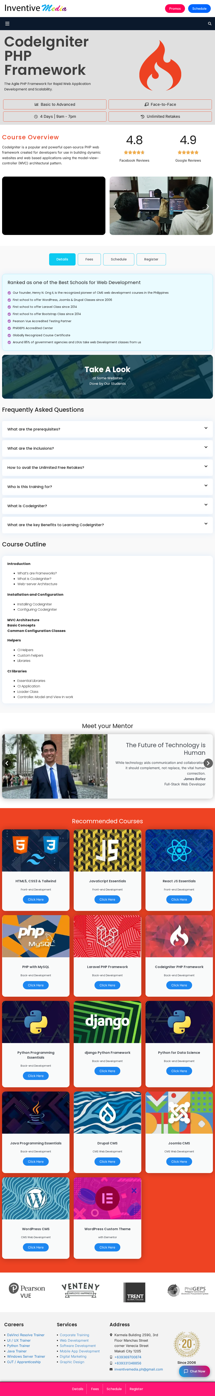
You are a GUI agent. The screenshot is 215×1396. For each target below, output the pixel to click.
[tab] (62, 259)
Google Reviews (188, 160)
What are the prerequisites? (33, 429)
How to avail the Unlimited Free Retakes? (45, 467)
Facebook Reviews (134, 160)
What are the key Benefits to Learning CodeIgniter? (55, 524)
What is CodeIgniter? (27, 505)
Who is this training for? (29, 486)
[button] (210, 23)
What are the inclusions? (30, 448)
